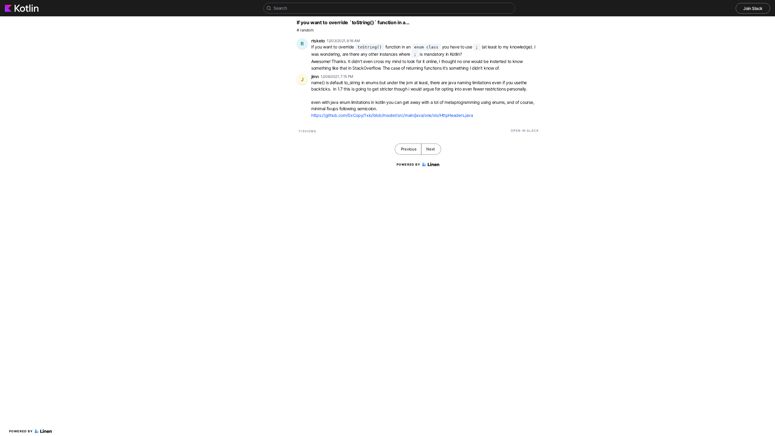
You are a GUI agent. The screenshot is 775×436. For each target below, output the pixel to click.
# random (305, 30)
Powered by (21, 431)
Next (430, 149)
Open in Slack (525, 130)
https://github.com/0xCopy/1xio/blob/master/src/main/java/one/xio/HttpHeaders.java (392, 115)
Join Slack (753, 8)
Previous (409, 149)
